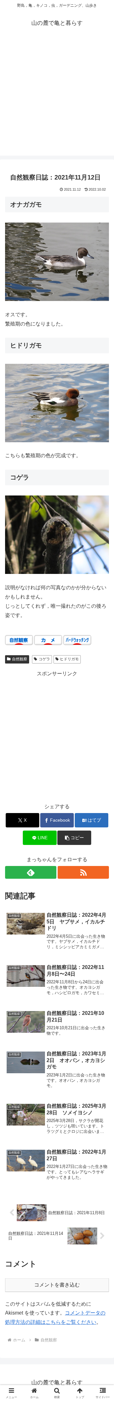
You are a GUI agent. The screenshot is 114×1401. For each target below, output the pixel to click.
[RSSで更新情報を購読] (83, 872)
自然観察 (19, 659)
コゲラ (44, 659)
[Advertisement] (57, 98)
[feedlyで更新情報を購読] (30, 872)
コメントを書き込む (57, 1284)
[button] (74, 838)
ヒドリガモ (69, 659)
